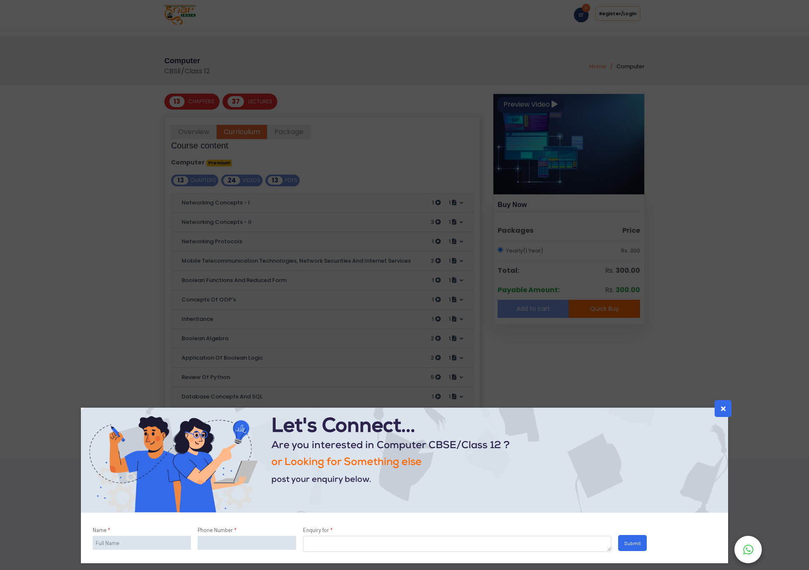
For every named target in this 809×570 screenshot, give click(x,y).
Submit (632, 543)
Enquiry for (317, 530)
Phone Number (217, 530)
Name (101, 530)
